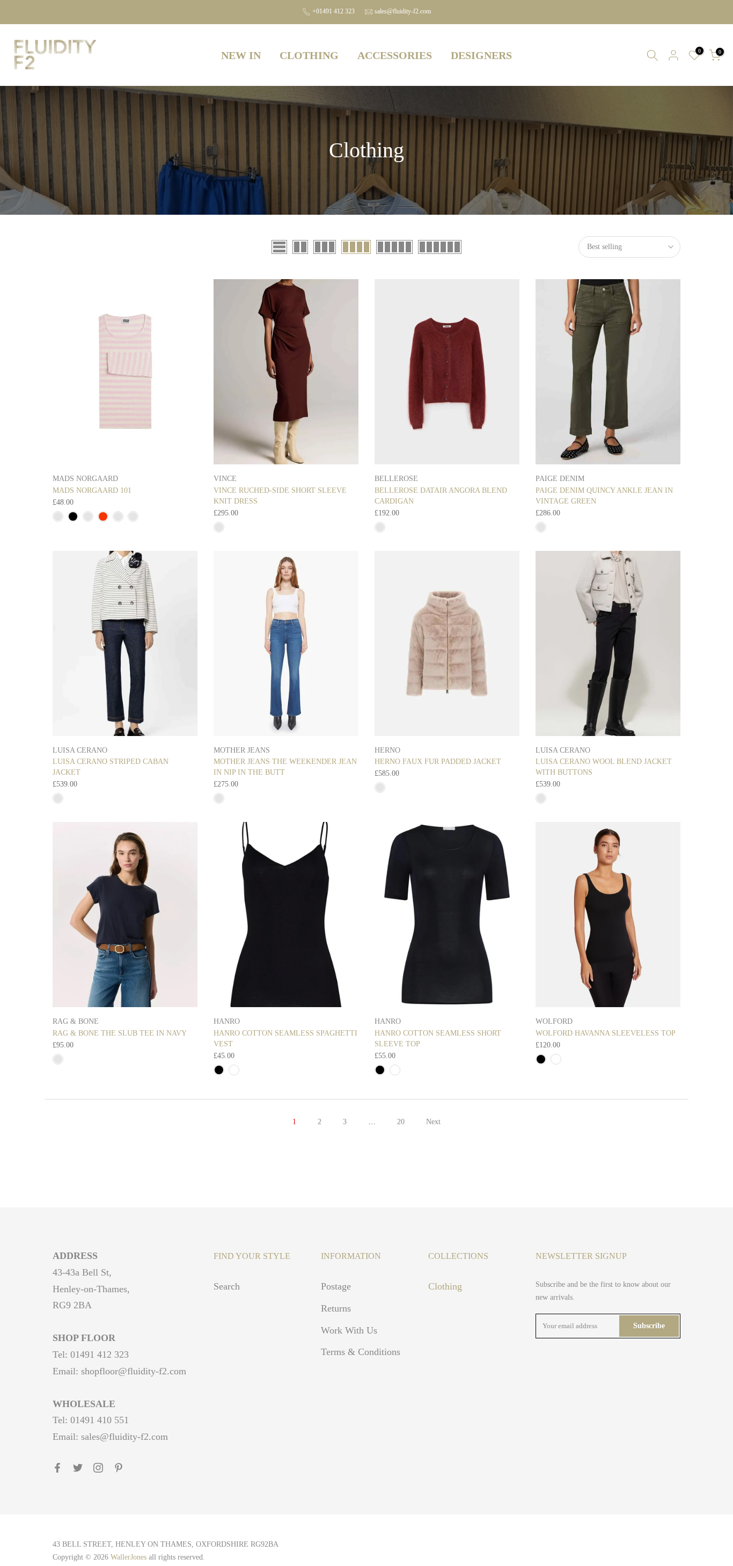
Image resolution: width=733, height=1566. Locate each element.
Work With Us (349, 1330)
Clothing (445, 1286)
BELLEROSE (396, 479)
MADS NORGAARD (85, 479)
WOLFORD (554, 1021)
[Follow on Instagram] (98, 1467)
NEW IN (241, 55)
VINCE (225, 479)
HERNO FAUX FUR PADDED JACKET (438, 761)
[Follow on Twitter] (78, 1467)
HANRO (227, 1021)
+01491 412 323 (333, 11)
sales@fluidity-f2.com (403, 11)
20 (401, 1122)
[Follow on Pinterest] (118, 1467)
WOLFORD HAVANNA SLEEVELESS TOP (606, 1033)
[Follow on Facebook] (57, 1467)
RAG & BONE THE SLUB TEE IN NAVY (120, 1033)
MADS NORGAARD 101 (92, 490)
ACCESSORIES (394, 55)
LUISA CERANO (80, 750)
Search (227, 1286)
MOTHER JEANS (242, 750)
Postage (336, 1286)
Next (433, 1122)
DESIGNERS (481, 55)
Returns (336, 1308)
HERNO (387, 750)
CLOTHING (309, 55)
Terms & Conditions (360, 1351)
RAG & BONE (76, 1021)
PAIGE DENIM (560, 479)
